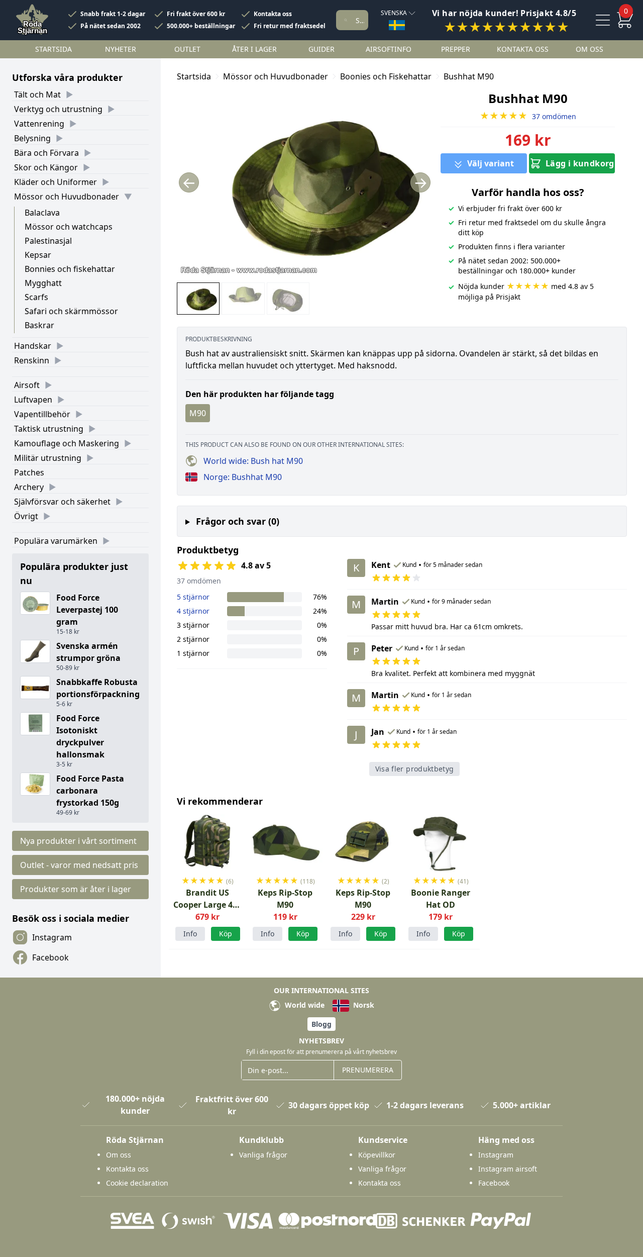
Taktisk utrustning (48, 428)
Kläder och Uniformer (55, 181)
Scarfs (36, 297)
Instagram (52, 937)
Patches (29, 472)
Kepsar (38, 254)
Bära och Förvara (46, 152)
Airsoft (27, 385)
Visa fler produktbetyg (414, 768)
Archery (29, 487)
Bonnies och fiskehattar (70, 268)
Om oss (589, 49)
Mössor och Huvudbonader (66, 196)
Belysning (32, 138)
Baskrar (39, 325)
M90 (197, 413)
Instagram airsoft (507, 1169)
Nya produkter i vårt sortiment (78, 840)
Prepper (455, 49)
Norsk (362, 1005)
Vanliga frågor (263, 1154)
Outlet (187, 49)
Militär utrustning (47, 457)
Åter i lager (254, 49)
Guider (321, 49)
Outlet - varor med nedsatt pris (79, 865)
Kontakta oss (273, 14)
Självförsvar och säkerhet (62, 501)
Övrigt (26, 516)
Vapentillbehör (42, 414)
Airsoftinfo (388, 49)
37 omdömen (528, 116)
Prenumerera (367, 1070)
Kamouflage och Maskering (66, 443)
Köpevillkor (376, 1154)
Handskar (32, 345)
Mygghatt (43, 282)
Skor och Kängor (46, 167)
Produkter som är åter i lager (75, 889)
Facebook (50, 957)
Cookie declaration (137, 1183)
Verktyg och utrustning (58, 109)
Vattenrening (39, 123)
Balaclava (42, 212)
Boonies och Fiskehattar (386, 76)
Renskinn (31, 360)
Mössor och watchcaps (69, 226)
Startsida (53, 49)
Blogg (321, 1024)
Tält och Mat (37, 94)
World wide (304, 1005)
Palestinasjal (48, 240)
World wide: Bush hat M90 (253, 460)
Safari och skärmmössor (71, 311)
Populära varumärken (55, 540)
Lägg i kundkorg (580, 163)
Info (190, 933)
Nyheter (120, 49)
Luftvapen (33, 399)
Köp (458, 933)
